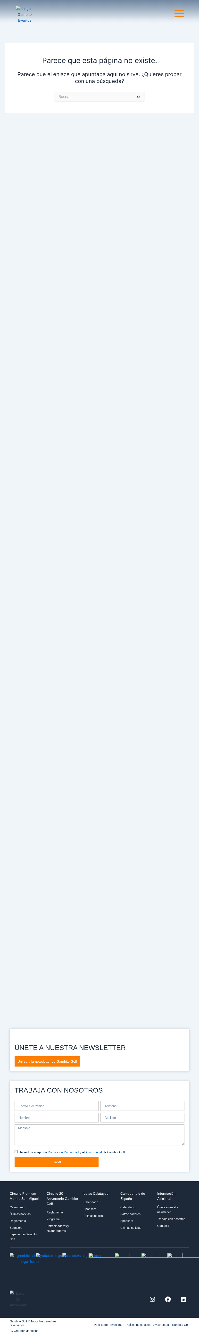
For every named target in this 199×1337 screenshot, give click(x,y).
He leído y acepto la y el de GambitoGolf (72, 1152)
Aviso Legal (93, 1152)
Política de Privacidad (63, 1152)
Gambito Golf (180, 1325)
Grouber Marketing (26, 1331)
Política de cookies (138, 1325)
